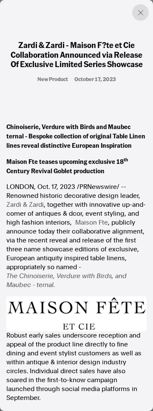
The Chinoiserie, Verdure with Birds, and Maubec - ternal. (66, 280)
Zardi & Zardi (25, 204)
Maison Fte (91, 222)
